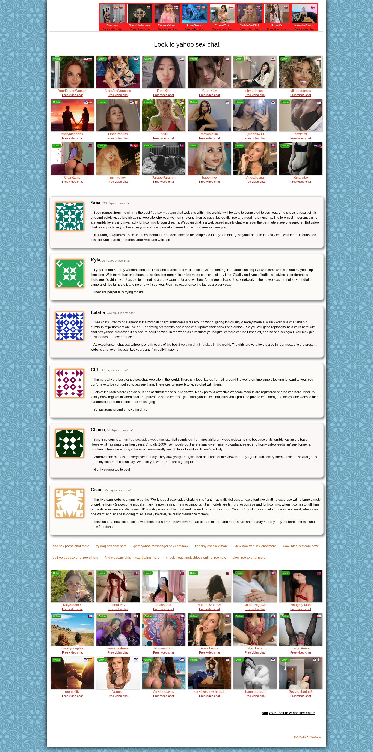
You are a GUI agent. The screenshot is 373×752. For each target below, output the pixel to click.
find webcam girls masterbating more (132, 558)
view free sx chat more (249, 558)
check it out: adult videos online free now (196, 558)
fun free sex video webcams (144, 439)
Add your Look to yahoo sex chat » (288, 713)
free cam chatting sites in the (200, 345)
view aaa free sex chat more (255, 546)
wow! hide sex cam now (300, 546)
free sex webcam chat (167, 213)
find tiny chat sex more (211, 546)
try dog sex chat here (111, 546)
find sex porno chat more (71, 546)
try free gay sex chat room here (75, 558)
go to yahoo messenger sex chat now (160, 546)
